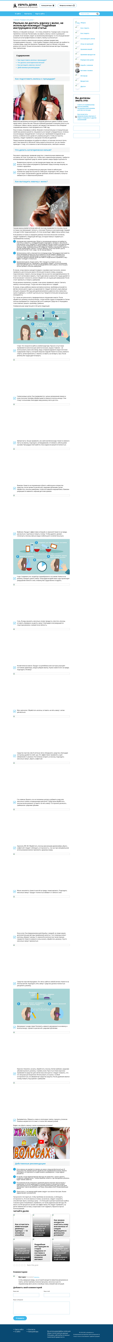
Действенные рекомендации (28, 67)
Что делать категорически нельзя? (31, 63)
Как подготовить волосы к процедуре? (32, 60)
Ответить (36, 1277)
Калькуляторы (46, 5)
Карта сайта (39, 14)
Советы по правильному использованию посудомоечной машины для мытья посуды (86, 107)
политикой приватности (55, 1337)
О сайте (18, 14)
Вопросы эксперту (66, 5)
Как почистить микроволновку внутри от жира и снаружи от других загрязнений (86, 116)
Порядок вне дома (26, 20)
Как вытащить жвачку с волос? (29, 65)
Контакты (28, 14)
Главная (16, 20)
